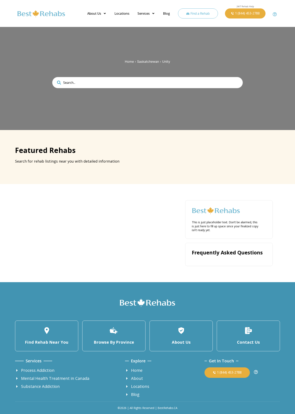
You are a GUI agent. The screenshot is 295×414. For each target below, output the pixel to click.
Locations (121, 13)
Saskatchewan (148, 61)
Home (129, 61)
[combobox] (147, 82)
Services (143, 13)
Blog (166, 13)
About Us (94, 13)
